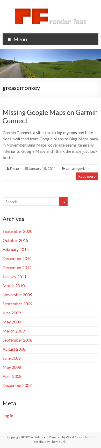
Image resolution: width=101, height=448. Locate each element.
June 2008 (12, 358)
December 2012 (17, 267)
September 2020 (17, 231)
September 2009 (17, 303)
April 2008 (12, 376)
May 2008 (12, 367)
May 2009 (12, 321)
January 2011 (14, 276)
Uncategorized (78, 168)
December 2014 (17, 258)
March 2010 (14, 285)
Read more (87, 176)
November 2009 (17, 294)
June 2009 (12, 312)
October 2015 (15, 240)
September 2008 (17, 339)
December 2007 (17, 385)
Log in (8, 415)
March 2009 (14, 330)
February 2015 (16, 249)
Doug (14, 168)
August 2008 (14, 348)
